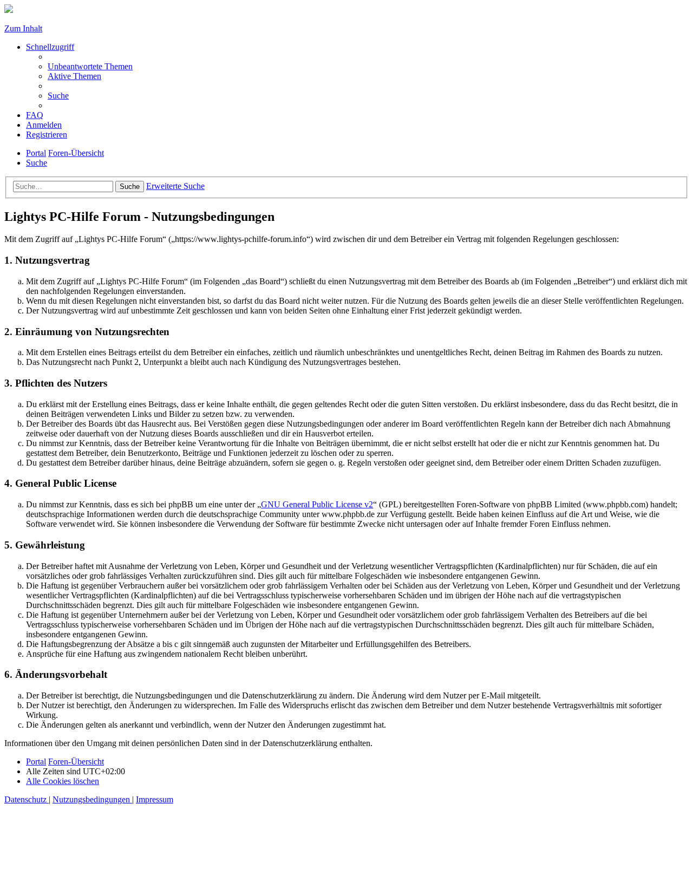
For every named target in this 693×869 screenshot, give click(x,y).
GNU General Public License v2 (317, 504)
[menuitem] (90, 66)
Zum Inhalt (23, 28)
